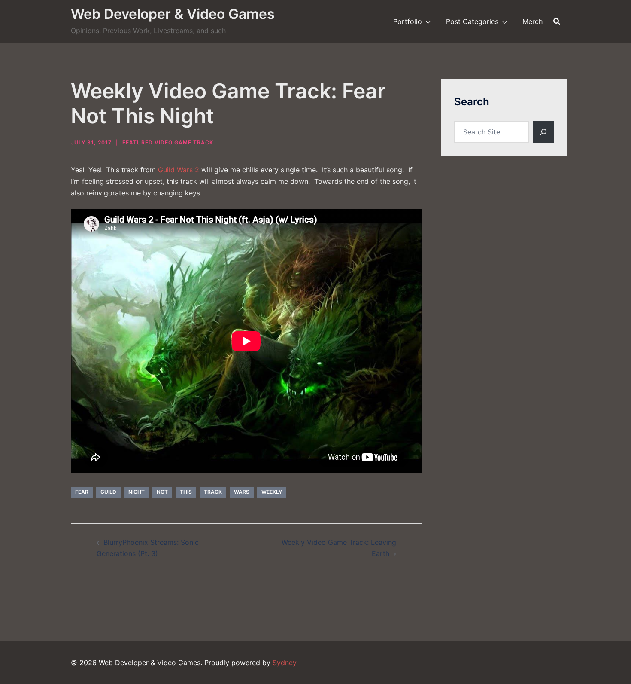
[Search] (543, 132)
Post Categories (472, 21)
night (136, 492)
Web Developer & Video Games (173, 14)
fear (81, 492)
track (213, 492)
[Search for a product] (556, 21)
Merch (532, 21)
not (162, 492)
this (186, 492)
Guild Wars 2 (178, 169)
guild (108, 492)
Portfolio (407, 21)
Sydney (285, 662)
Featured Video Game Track (167, 142)
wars (241, 492)
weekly (271, 492)
